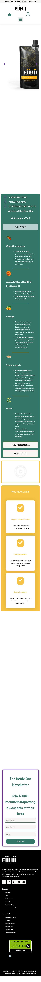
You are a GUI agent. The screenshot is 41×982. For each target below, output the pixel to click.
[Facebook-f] (4, 882)
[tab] (20, 227)
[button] (20, 19)
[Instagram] (9, 882)
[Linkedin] (18, 882)
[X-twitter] (14, 882)
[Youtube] (23, 882)
